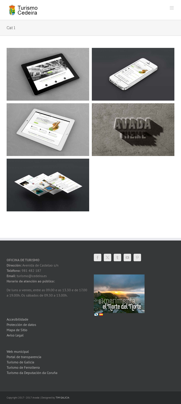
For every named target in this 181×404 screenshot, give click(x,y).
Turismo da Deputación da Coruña (32, 372)
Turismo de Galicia (20, 362)
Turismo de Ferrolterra (23, 367)
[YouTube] (127, 257)
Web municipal (18, 351)
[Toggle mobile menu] (172, 8)
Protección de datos (21, 324)
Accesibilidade (17, 319)
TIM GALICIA (62, 397)
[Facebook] (97, 257)
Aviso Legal (15, 335)
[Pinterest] (137, 257)
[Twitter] (107, 257)
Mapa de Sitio (17, 330)
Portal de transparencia (24, 357)
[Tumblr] (117, 257)
